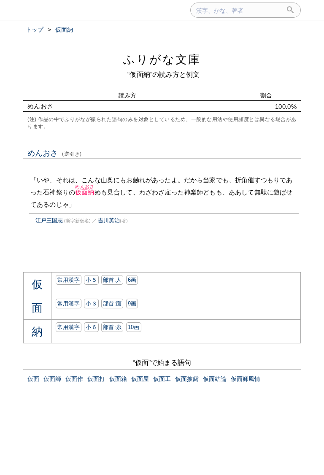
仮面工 (162, 378)
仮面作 (74, 378)
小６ (91, 327)
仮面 (33, 378)
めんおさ (54, 153)
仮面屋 (140, 378)
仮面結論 (215, 378)
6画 (132, 280)
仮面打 (96, 378)
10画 (134, 327)
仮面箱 (118, 378)
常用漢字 (68, 280)
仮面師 (52, 378)
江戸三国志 (49, 220)
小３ (91, 303)
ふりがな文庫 (162, 59)
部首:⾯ (112, 303)
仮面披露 (187, 378)
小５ (91, 280)
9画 (132, 303)
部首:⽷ (112, 327)
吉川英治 (109, 220)
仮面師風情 (245, 378)
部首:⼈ (112, 280)
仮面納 (84, 192)
